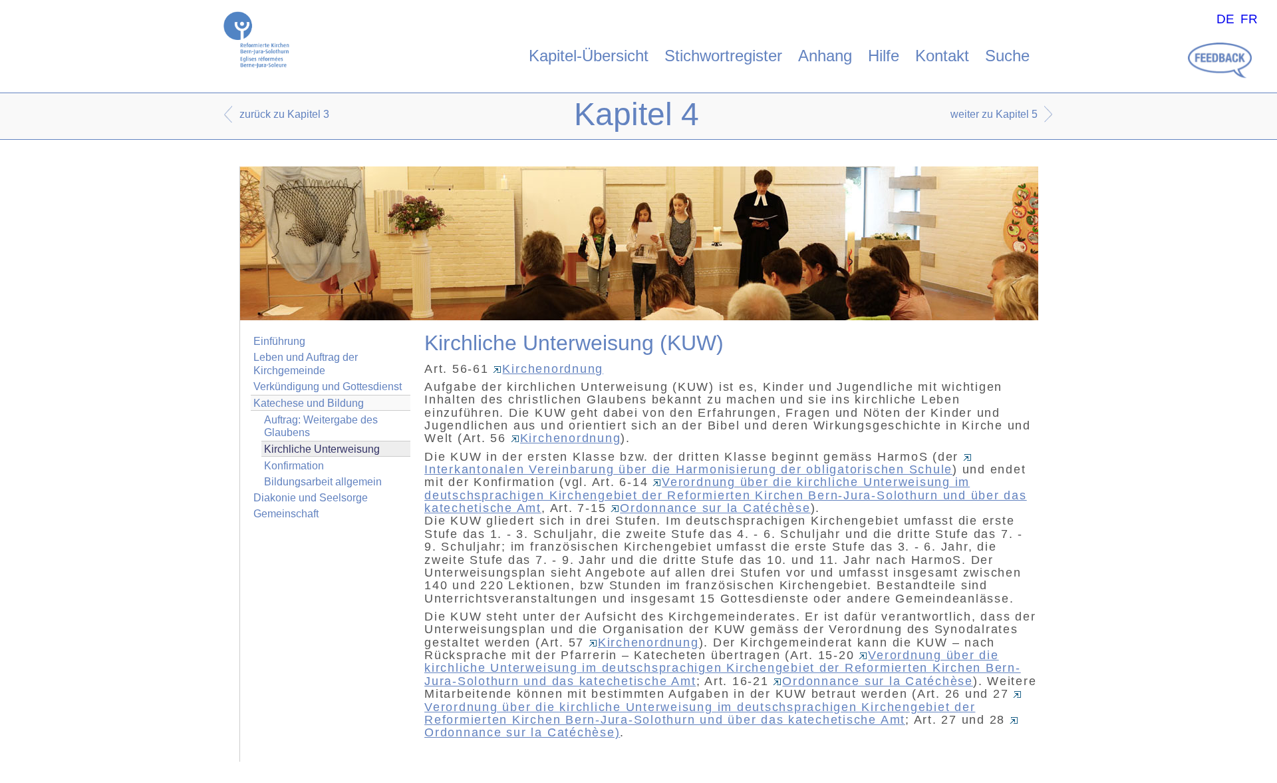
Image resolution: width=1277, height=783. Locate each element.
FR (1249, 19)
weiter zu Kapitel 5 (994, 114)
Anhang (825, 56)
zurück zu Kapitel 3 (284, 114)
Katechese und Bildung (308, 403)
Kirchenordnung (552, 369)
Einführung (279, 341)
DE (1225, 19)
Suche (1007, 56)
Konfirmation (294, 465)
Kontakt (942, 56)
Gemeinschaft (286, 513)
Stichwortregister (723, 56)
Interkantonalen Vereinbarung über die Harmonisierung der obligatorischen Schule (688, 469)
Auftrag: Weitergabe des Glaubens (321, 426)
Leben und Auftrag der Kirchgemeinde (305, 364)
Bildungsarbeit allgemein (323, 481)
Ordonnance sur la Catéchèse (715, 508)
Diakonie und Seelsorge (310, 497)
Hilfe (883, 56)
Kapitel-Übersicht (588, 56)
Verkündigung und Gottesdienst (327, 386)
